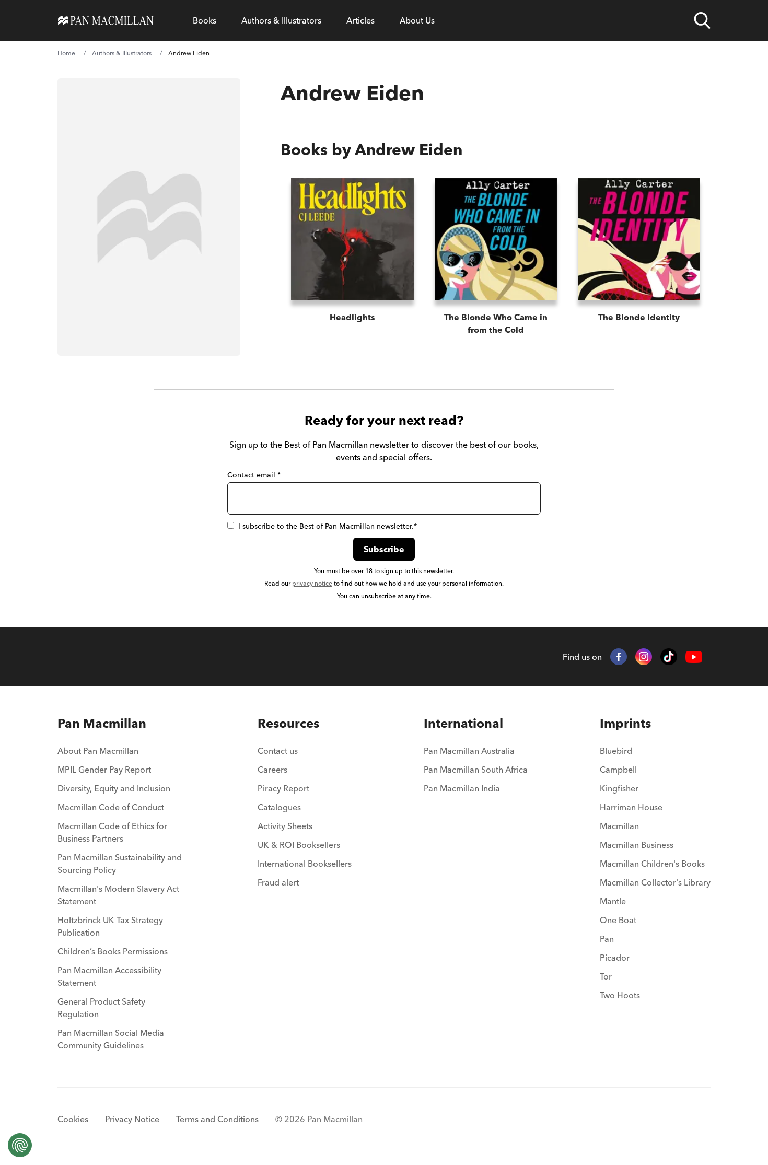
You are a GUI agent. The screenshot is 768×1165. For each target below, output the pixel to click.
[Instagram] (643, 656)
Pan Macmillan (101, 723)
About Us (417, 20)
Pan (607, 939)
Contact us (278, 750)
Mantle (613, 901)
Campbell (618, 769)
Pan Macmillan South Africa (476, 769)
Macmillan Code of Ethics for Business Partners (112, 832)
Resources (288, 723)
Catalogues (279, 807)
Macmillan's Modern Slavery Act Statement (118, 894)
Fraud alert (278, 882)
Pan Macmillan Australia (469, 750)
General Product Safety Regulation (101, 1007)
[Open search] (702, 20)
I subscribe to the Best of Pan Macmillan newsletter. (327, 526)
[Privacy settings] (20, 1145)
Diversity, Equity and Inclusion (113, 788)
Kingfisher (619, 788)
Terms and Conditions (217, 1119)
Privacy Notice (132, 1119)
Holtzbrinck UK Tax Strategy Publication (110, 926)
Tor (606, 976)
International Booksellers (305, 863)
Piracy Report (283, 788)
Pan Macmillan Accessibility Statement (109, 976)
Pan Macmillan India (462, 788)
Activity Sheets (285, 826)
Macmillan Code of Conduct (110, 807)
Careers (272, 769)
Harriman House (631, 807)
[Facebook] (618, 656)
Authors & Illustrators (281, 20)
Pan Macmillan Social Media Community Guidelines (110, 1039)
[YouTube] (693, 657)
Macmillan (619, 826)
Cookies (72, 1119)
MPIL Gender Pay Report (104, 769)
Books (204, 20)
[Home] (105, 20)
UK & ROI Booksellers (299, 845)
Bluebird (616, 750)
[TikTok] (668, 656)
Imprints (625, 723)
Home (66, 53)
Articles (360, 20)
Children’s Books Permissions (112, 951)
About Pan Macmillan (97, 750)
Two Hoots (620, 995)
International (463, 723)
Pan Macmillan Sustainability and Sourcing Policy (119, 863)
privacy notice (312, 583)
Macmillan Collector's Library (655, 882)
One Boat (618, 920)
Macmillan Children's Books (652, 863)
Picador (615, 957)
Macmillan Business (636, 845)
